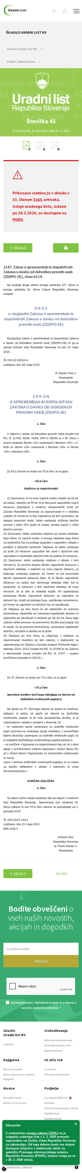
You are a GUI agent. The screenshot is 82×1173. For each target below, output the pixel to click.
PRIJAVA (41, 961)
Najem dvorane (53, 1050)
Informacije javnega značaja (61, 1108)
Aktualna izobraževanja (58, 1040)
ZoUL (38, 199)
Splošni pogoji (53, 1118)
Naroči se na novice (15, 1103)
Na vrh (62, 873)
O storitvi (50, 1069)
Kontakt (49, 1103)
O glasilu (8, 1044)
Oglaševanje (51, 1113)
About (64, 1097)
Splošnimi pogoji (47, 1002)
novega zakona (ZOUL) (42, 1133)
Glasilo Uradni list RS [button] (22, 49)
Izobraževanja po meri (57, 1045)
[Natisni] (66, 248)
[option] (41, 121)
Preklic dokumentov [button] (21, 62)
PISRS (18, 219)
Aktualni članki (12, 1097)
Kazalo (19, 248)
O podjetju (51, 1097)
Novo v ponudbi (12, 1069)
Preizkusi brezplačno (57, 1074)
